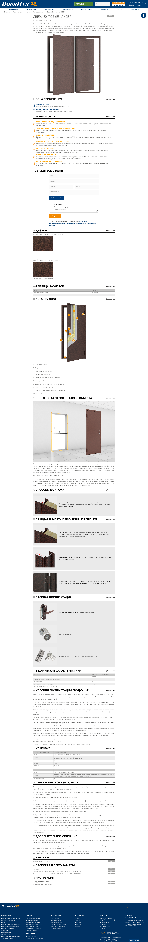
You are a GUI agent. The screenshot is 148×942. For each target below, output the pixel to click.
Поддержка (68, 9)
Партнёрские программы (33, 918)
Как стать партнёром (32, 926)
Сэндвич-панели (6, 934)
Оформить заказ (134, 907)
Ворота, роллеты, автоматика (10, 926)
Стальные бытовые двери (35, 12)
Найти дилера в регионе (33, 928)
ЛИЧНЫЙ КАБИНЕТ (118, 5)
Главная (7, 12)
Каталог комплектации (33, 922)
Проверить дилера (31, 930)
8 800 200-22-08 (106, 918)
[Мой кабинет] (146, 4)
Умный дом (4, 930)
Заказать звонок (135, 5)
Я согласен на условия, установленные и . (73, 223)
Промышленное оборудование (10, 924)
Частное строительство (8, 920)
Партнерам (49, 9)
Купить (119, 9)
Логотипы (78, 926)
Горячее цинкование (7, 928)
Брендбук (78, 924)
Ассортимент (86, 9)
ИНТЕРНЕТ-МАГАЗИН (118, 2)
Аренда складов (31, 936)
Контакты (135, 9)
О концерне (13, 9)
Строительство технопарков (35, 938)
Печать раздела (111, 99)
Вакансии (78, 922)
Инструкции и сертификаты (34, 924)
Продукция (31, 9)
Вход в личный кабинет (33, 920)
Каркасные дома (6, 932)
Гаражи (3, 922)
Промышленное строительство (10, 918)
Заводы (104, 9)
